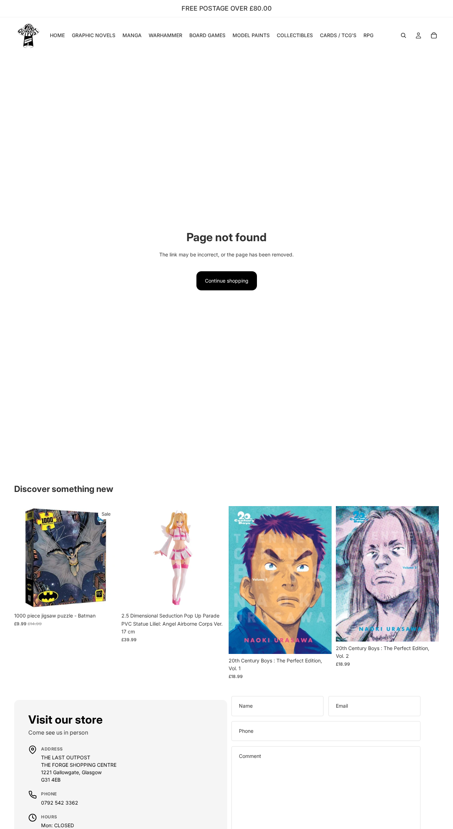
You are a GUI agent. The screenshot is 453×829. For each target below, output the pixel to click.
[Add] (106, 598)
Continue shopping (226, 281)
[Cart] (434, 35)
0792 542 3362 (59, 803)
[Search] (403, 35)
